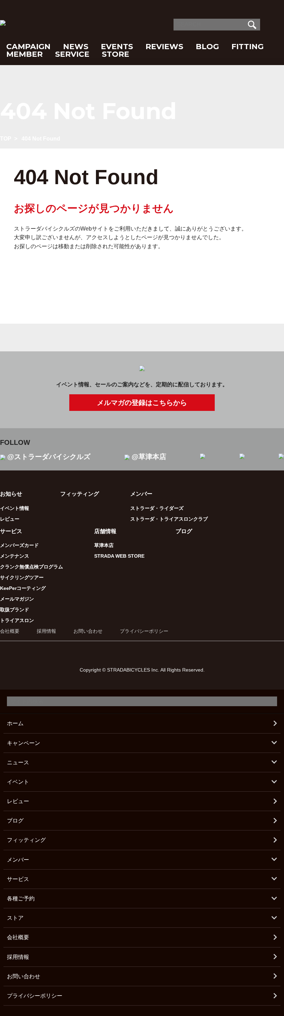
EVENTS (117, 46)
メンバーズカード (19, 545)
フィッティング (79, 494)
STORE (115, 54)
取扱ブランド (14, 609)
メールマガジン (17, 599)
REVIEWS (164, 46)
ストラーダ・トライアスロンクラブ (169, 519)
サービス (18, 879)
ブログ (184, 531)
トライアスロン (17, 620)
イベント (18, 782)
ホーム (15, 723)
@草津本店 (149, 456)
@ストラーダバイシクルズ (48, 456)
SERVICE (72, 54)
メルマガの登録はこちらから (142, 402)
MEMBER (24, 54)
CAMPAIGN (28, 46)
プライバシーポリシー (144, 631)
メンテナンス (14, 556)
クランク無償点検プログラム (31, 566)
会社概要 (9, 631)
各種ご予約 (21, 898)
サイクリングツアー (22, 577)
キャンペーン (23, 743)
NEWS (75, 46)
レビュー (9, 519)
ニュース (18, 762)
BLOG (207, 46)
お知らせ (11, 494)
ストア (15, 918)
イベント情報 (14, 508)
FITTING (247, 46)
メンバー (18, 859)
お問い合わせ (88, 631)
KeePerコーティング (23, 588)
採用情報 (46, 631)
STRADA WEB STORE (119, 556)
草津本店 (104, 545)
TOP (5, 139)
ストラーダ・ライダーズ (157, 508)
